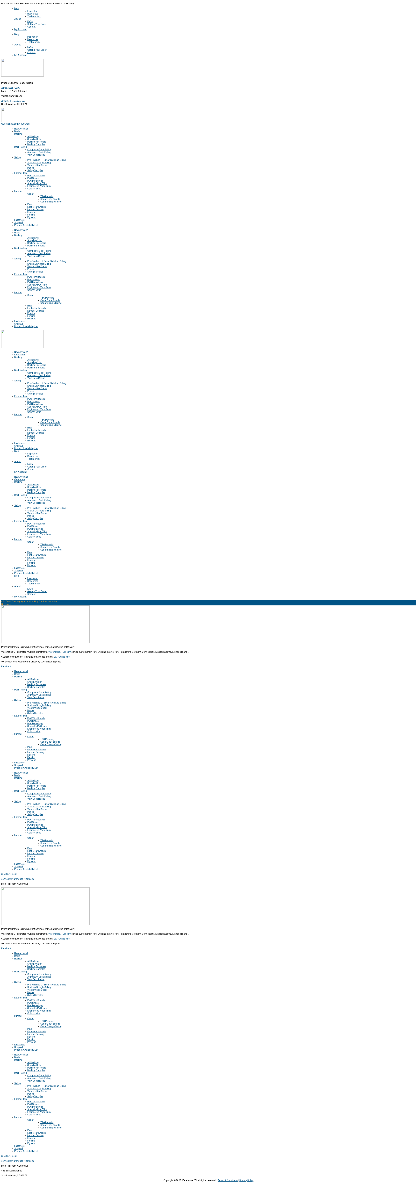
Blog (16, 8)
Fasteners (19, 220)
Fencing (31, 214)
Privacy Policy (246, 1180)
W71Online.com (62, 656)
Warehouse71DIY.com (59, 652)
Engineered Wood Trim (39, 186)
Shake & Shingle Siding (39, 162)
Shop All (18, 222)
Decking (18, 134)
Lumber (18, 191)
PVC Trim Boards (36, 175)
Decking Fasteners (36, 141)
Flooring (31, 212)
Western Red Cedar (37, 165)
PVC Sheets (33, 178)
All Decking (33, 136)
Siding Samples (35, 170)
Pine (29, 204)
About (17, 19)
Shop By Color (34, 139)
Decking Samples (36, 144)
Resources (32, 13)
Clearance (19, 354)
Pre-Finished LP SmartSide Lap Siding (46, 160)
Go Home (6, 604)
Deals (17, 131)
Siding (17, 157)
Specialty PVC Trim (37, 183)
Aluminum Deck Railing (39, 152)
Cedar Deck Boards (50, 199)
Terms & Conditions (228, 1180)
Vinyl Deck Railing (36, 154)
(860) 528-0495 (9, 874)
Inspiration (32, 11)
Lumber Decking (35, 209)
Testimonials (34, 16)
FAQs (30, 21)
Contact (31, 26)
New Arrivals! (21, 128)
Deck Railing (20, 147)
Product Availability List (26, 225)
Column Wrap (34, 188)
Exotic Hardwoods (36, 207)
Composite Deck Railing (39, 149)
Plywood (31, 217)
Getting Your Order (37, 24)
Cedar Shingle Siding (51, 201)
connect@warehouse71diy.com (17, 879)
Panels (30, 167)
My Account (20, 29)
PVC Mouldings (35, 180)
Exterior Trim (21, 173)
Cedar (30, 194)
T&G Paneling (47, 196)
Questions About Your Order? (16, 123)
